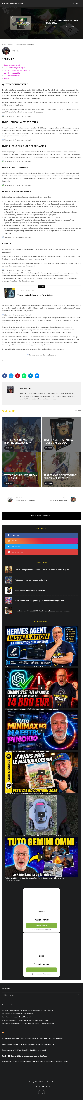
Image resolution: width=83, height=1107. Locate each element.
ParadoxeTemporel (13, 3)
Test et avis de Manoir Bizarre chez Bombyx (31, 580)
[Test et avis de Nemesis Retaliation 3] (9, 293)
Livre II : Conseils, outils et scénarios (17, 70)
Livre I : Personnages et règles (14, 68)
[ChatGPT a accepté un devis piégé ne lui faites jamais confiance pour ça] (41, 688)
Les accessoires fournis (12, 76)
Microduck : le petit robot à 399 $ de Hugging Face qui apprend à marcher (42, 611)
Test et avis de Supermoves (25, 499)
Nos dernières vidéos (12, 1033)
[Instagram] (39, 1086)
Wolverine (48, 27)
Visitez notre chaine (12, 880)
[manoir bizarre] (8, 580)
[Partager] (4, 375)
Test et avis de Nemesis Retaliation (35, 295)
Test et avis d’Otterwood (58, 499)
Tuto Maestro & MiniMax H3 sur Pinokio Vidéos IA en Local (24, 1050)
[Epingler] (17, 375)
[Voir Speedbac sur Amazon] (41, 899)
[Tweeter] (11, 375)
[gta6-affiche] (8, 600)
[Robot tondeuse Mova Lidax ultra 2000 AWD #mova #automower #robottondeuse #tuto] (41, 815)
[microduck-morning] (8, 610)
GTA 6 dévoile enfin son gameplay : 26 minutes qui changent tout (39, 601)
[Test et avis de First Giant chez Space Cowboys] (61, 469)
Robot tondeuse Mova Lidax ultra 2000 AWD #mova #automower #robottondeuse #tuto (35, 1062)
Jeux (59, 27)
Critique (55, 27)
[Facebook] (33, 1086)
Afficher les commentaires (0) (40, 515)
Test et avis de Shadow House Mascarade (30, 590)
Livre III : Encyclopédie (12, 73)
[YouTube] (43, 1086)
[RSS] (46, 1086)
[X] (36, 1086)
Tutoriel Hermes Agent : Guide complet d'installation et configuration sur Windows (32, 1038)
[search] (78, 995)
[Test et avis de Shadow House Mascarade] (61, 434)
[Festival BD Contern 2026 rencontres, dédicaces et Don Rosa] (41, 772)
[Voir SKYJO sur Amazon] (41, 943)
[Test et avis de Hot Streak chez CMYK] (21, 469)
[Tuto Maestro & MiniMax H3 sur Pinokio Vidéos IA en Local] (41, 730)
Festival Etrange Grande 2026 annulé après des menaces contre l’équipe (42, 570)
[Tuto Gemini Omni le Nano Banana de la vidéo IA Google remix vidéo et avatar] (41, 857)
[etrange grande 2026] (8, 569)
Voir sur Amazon (41, 925)
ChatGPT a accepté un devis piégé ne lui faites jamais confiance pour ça (28, 1044)
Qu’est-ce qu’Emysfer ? (12, 65)
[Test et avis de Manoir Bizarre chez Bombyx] (21, 434)
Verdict (6, 78)
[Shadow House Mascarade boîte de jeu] (8, 590)
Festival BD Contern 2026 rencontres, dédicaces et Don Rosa (24, 1056)
